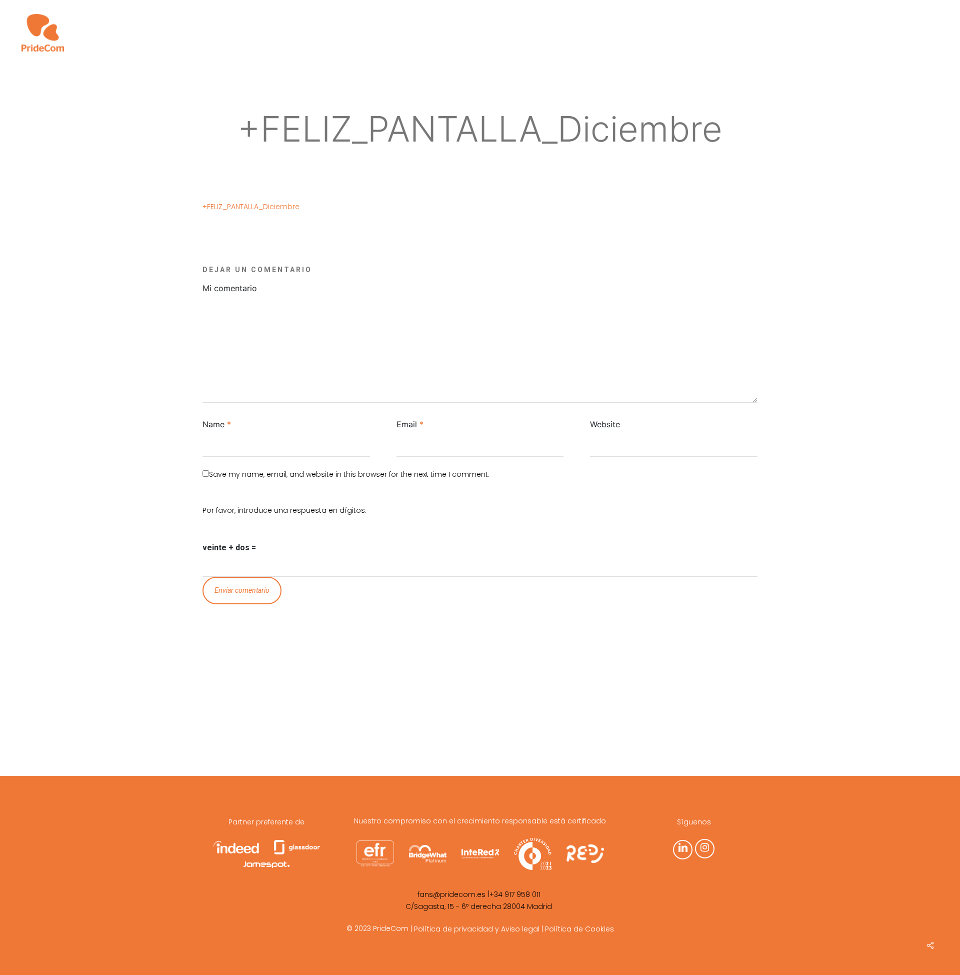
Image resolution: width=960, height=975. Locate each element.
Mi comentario (229, 288)
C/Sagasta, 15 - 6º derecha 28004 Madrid (479, 906)
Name (216, 424)
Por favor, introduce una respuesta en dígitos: (284, 510)
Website (605, 424)
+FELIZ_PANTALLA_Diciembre (251, 207)
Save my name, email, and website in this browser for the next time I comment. (349, 474)
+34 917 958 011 (515, 894)
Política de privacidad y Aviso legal (477, 929)
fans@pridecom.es (452, 894)
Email (410, 424)
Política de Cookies (579, 929)
